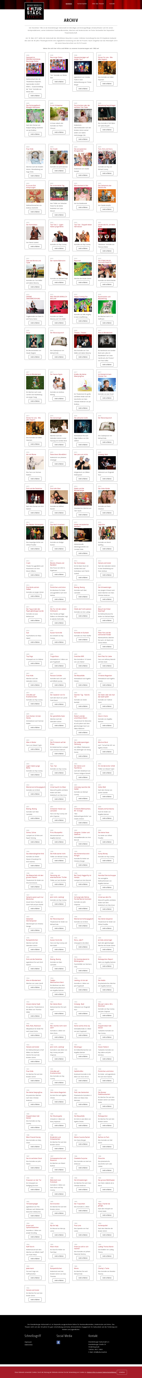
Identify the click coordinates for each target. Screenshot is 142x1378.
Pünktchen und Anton (58, 587)
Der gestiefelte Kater (57, 716)
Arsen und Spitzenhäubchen (32, 1226)
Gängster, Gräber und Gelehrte (82, 833)
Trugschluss (54, 656)
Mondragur (78, 1047)
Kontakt (112, 4)
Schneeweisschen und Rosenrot (58, 1159)
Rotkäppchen (103, 1116)
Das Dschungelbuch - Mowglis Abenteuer (33, 106)
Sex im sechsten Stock (34, 1158)
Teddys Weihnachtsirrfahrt (57, 981)
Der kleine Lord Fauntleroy (79, 767)
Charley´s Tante (103, 1268)
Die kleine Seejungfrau (34, 1092)
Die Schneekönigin (104, 587)
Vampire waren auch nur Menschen (34, 898)
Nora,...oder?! (78, 940)
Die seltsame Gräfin (81, 418)
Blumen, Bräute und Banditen (57, 564)
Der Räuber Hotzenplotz (34, 525)
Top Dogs (29, 656)
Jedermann (30, 1268)
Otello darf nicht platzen (82, 609)
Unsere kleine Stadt (33, 1004)
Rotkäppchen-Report (105, 959)
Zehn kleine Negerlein (58, 1092)
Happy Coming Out (81, 297)
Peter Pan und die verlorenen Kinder (104, 634)
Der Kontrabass (31, 225)
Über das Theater (98, 4)
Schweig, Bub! (103, 454)
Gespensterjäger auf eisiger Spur (81, 58)
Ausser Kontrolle (56, 633)
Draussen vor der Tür (33, 1180)
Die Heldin (101, 980)
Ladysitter (101, 525)
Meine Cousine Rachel (82, 1137)
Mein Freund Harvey (33, 1137)
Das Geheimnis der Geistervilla (104, 187)
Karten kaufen (82, 4)
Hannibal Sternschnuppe (107, 875)
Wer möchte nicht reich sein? (58, 1027)
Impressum (28, 1342)
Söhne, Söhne (31, 832)
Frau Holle (29, 149)
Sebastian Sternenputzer (31, 920)
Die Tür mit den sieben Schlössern (58, 610)
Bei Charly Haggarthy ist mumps (82, 876)
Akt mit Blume (31, 454)
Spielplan (69, 4)
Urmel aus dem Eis (104, 897)
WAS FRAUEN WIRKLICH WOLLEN (58, 298)
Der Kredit (53, 149)
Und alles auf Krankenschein (31, 696)
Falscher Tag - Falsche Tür (82, 696)
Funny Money (103, 854)
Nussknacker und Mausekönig (104, 298)
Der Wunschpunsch (57, 333)
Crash (28, 563)
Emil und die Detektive (34, 489)
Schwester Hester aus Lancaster (58, 810)
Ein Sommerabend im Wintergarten (81, 960)
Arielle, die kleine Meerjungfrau (80, 375)
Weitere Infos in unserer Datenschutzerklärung (101, 1372)
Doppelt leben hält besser (104, 1027)
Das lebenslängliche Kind (35, 854)
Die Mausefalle (79, 676)
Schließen (122, 1372)
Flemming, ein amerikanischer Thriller (58, 876)
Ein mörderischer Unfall (106, 766)
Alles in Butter (31, 742)
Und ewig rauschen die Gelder (82, 788)
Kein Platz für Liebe (105, 656)
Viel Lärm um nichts (81, 454)
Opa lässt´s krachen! (57, 525)
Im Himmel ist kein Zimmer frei (104, 375)
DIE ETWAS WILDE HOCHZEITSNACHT (105, 262)
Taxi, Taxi (53, 766)
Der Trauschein (79, 1204)
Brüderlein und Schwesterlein (55, 1138)
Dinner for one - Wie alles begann (105, 58)
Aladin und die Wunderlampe (79, 489)
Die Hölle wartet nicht (57, 854)
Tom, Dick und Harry (105, 149)
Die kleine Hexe (103, 832)
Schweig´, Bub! (79, 1004)
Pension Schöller (56, 676)
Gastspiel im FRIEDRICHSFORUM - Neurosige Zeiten (33, 59)
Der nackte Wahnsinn (57, 261)
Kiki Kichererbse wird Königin (81, 855)
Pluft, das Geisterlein (81, 1092)
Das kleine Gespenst (105, 919)
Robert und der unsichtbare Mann (80, 717)
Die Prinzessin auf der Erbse (58, 743)
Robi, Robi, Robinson (33, 1026)
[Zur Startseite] (34, 11)
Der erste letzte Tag (57, 186)
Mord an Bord (103, 742)
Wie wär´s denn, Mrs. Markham (105, 1005)
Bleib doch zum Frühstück (55, 1181)
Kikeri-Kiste (54, 1247)
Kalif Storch (30, 1247)
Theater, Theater (80, 333)
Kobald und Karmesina (106, 809)
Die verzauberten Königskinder (80, 150)
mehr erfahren (35, 96)
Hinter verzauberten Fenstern (81, 525)
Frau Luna (77, 1225)
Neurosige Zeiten (56, 57)
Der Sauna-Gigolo (56, 374)
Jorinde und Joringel (105, 940)
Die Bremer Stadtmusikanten (104, 1093)
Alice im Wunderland (33, 374)
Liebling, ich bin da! (81, 980)
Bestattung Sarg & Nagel (106, 105)
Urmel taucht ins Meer (58, 787)
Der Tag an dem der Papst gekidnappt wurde (35, 610)
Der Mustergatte (56, 1116)
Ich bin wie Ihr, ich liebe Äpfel (106, 226)
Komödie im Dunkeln (81, 633)
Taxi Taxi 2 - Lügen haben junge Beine (56, 226)
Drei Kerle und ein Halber (32, 588)
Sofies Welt (102, 787)
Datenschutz (29, 1345)
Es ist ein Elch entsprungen (31, 187)
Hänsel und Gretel (104, 563)
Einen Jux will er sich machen (81, 1248)
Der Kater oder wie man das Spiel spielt (106, 696)
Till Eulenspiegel (32, 1204)
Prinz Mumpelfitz (56, 832)
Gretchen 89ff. (79, 656)
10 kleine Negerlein (105, 676)
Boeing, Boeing (79, 587)
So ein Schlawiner (56, 105)
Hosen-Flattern (103, 1047)
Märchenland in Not (81, 186)
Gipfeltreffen (78, 1071)
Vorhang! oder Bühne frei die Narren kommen (82, 898)
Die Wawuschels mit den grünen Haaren (34, 876)
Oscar (28, 333)
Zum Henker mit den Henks (33, 717)
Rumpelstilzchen (32, 940)
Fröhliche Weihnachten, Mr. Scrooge (82, 810)
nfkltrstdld (100, 1352)
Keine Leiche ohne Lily (82, 1026)
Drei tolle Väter (55, 489)
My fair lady (54, 1225)
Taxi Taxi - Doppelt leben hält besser (83, 226)
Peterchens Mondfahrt (58, 454)
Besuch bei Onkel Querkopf (104, 610)
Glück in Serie (103, 716)
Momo (76, 1268)
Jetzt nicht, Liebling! (57, 897)
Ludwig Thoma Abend (105, 1247)
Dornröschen (55, 1204)
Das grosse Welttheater (106, 1180)
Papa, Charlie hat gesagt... (104, 1205)
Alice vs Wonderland (105, 333)
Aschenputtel (103, 1225)
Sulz (27, 633)
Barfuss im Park (103, 1137)
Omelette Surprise (80, 1158)
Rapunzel (77, 261)
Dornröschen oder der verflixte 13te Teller (82, 106)
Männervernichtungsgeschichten (38, 787)
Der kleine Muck (56, 1004)
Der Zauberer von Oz (57, 695)
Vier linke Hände (104, 489)
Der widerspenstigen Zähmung (81, 743)
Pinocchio (101, 1158)
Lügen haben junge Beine (33, 767)
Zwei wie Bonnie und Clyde (33, 262)
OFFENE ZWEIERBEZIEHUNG (33, 298)
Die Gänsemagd (55, 418)
